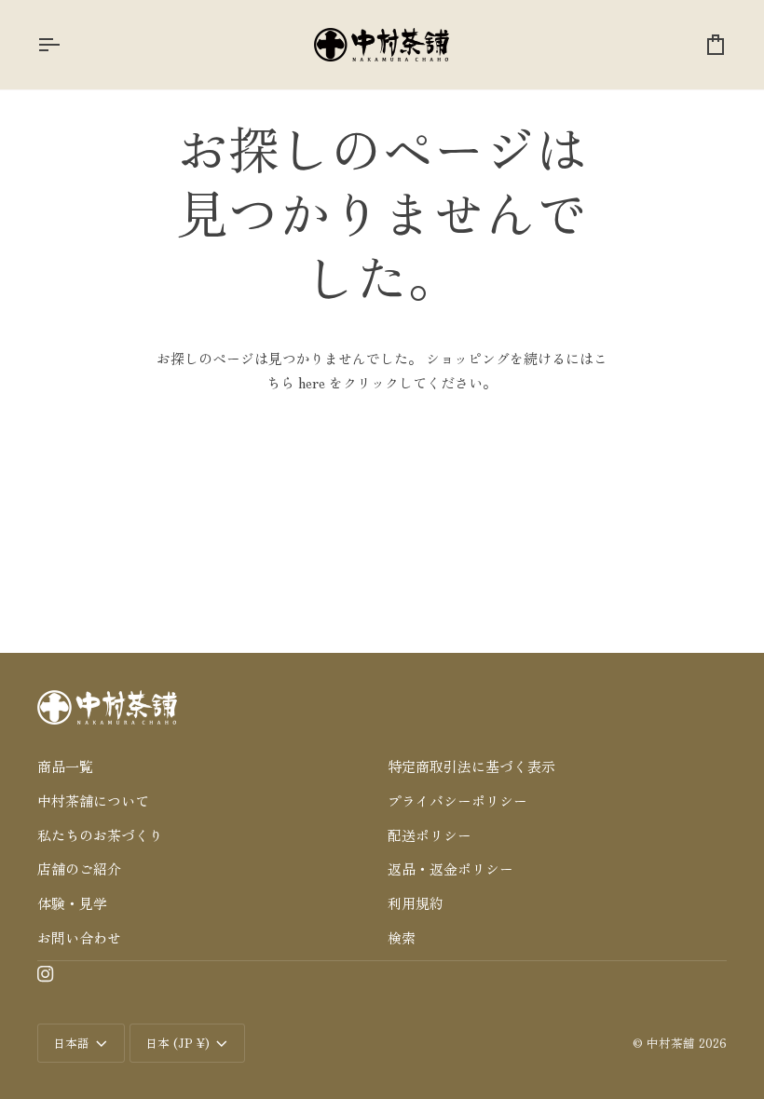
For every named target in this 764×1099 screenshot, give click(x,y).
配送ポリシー (429, 835)
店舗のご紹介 (79, 868)
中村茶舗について (93, 800)
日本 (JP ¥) (177, 1043)
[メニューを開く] (65, 44)
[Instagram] (45, 974)
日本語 (71, 1043)
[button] (206, 739)
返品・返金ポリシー (450, 868)
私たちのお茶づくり (100, 835)
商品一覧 (65, 766)
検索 (402, 937)
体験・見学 (72, 903)
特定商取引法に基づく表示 (471, 766)
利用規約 (415, 903)
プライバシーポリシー (457, 800)
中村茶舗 (671, 1043)
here (311, 382)
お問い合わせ (79, 937)
